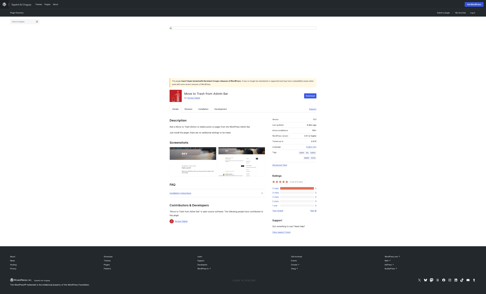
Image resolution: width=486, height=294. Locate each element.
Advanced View (279, 165)
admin (301, 153)
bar (307, 153)
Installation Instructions (180, 193)
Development (220, 109)
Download (310, 96)
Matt (388, 261)
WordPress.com (392, 256)
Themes (107, 261)
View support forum (281, 232)
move (313, 158)
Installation (203, 109)
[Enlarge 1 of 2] (213, 150)
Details (175, 109)
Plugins (107, 265)
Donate (295, 265)
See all (313, 210)
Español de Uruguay (42, 280)
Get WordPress (474, 4)
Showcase (108, 256)
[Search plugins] (36, 21)
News (12, 261)
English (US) (311, 147)
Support (312, 109)
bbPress (389, 265)
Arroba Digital (193, 98)
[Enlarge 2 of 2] (261, 150)
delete (306, 158)
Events (294, 261)
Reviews (188, 109)
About (12, 256)
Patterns (107, 269)
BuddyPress (391, 269)
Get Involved (296, 256)
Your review (277, 210)
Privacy (13, 269)
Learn (199, 256)
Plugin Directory (17, 13)
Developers (202, 265)
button (313, 153)
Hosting (13, 265)
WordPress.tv (204, 269)
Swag (294, 269)
